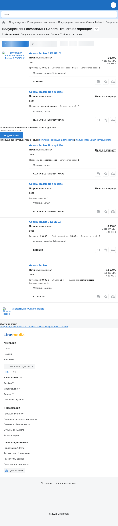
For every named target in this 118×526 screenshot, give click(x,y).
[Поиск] (113, 14)
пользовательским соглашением (93, 139)
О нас (7, 348)
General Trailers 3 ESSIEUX (45, 221)
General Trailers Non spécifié (46, 92)
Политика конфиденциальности (20, 419)
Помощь (8, 354)
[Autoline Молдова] (20, 5)
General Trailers (38, 265)
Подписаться (11, 135)
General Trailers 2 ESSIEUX (45, 53)
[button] (113, 5)
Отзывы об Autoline (14, 429)
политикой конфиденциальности (56, 139)
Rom (6, 371)
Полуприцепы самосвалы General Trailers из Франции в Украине (34, 326)
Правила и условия (14, 413)
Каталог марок (11, 435)
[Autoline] (4, 22)
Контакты (9, 359)
